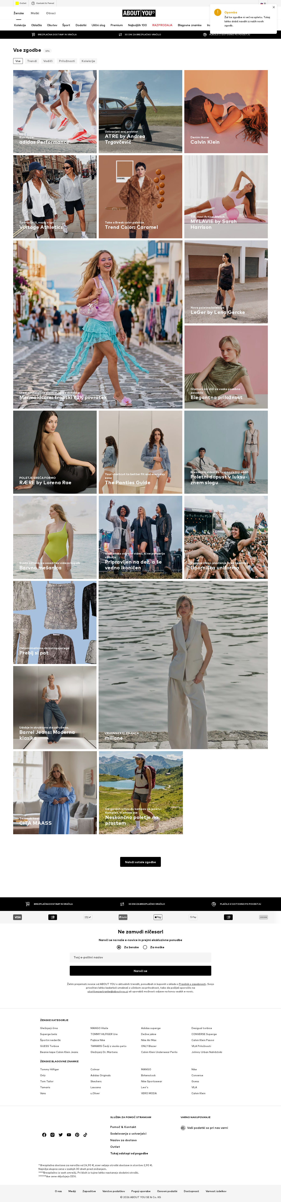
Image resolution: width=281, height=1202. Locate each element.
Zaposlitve (89, 1191)
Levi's (144, 1087)
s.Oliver (95, 1093)
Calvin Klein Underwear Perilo (159, 1052)
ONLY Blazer (149, 1046)
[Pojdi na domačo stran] (62, 1119)
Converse (197, 1075)
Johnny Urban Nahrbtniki (207, 1052)
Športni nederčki (50, 1040)
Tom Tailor (46, 1081)
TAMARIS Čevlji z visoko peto (109, 1046)
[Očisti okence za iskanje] (265, 25)
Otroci (51, 13)
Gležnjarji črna (49, 1028)
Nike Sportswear (151, 1081)
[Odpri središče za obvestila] (242, 13)
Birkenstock (148, 1075)
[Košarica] (265, 13)
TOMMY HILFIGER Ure (104, 1034)
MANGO (146, 1069)
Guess (195, 1081)
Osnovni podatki (167, 1191)
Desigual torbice (202, 1028)
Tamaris (45, 1087)
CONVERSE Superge (204, 1034)
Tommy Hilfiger (49, 1069)
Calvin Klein (199, 1093)
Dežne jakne (148, 1034)
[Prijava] (230, 13)
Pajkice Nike (98, 1040)
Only (43, 1075)
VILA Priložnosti (201, 1046)
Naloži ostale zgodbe (140, 862)
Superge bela (48, 1034)
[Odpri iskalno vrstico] (225, 25)
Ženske (19, 13)
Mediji (72, 1191)
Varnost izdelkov (216, 1191)
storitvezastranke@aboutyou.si (108, 991)
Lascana (96, 1087)
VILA (194, 1087)
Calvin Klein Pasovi (203, 1040)
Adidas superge (151, 1028)
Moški (35, 13)
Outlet (23, 3)
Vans (43, 1093)
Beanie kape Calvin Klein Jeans (59, 1052)
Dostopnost (191, 1191)
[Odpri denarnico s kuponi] (219, 13)
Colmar (95, 1069)
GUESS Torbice (49, 1046)
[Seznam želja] (253, 13)
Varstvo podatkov (113, 1191)
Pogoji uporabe (141, 1191)
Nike (194, 1069)
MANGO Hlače (99, 1028)
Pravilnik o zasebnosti (192, 984)
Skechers (96, 1081)
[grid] (140, 453)
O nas (58, 1191)
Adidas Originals (101, 1075)
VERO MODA (149, 1093)
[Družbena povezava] (44, 1134)
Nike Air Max (148, 1040)
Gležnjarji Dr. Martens (104, 1052)
